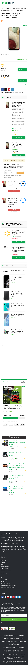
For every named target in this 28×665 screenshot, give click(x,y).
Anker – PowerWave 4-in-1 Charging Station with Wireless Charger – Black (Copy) (17, 294)
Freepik (21, 661)
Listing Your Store (5, 568)
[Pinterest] (13, 597)
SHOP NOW (22, 69)
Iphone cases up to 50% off (17, 270)
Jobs (2, 564)
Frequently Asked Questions (8, 585)
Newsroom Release (6, 571)
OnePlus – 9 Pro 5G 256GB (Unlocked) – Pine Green (17, 314)
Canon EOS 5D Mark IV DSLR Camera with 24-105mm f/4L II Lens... (17, 442)
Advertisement (5, 566)
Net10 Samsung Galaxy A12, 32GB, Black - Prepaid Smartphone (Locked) (18, 145)
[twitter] (5, 597)
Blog (2, 577)
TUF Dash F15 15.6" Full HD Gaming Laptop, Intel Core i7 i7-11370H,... (17, 476)
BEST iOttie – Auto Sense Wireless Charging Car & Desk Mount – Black (17, 331)
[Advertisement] (14, 363)
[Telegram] (19, 597)
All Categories (4, 581)
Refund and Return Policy (7, 587)
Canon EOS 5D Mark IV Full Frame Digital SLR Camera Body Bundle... (16, 454)
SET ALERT (20, 173)
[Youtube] (8, 597)
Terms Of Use (16, 656)
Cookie (10, 656)
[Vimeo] (11, 597)
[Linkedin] (16, 597)
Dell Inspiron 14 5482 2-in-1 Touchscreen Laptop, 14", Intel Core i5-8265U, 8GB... (16, 465)
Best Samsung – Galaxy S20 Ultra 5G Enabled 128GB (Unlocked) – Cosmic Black (17, 278)
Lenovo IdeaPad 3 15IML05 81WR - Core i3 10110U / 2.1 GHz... (16, 488)
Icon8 (24, 662)
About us (3, 560)
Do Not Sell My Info (17, 657)
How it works (4, 579)
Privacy (6, 656)
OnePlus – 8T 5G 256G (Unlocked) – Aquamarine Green (17, 305)
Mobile (8, 8)
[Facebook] (2, 597)
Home (2, 8)
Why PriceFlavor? (5, 583)
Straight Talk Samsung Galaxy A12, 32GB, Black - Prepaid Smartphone (18, 104)
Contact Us (4, 562)
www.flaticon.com (6, 662)
